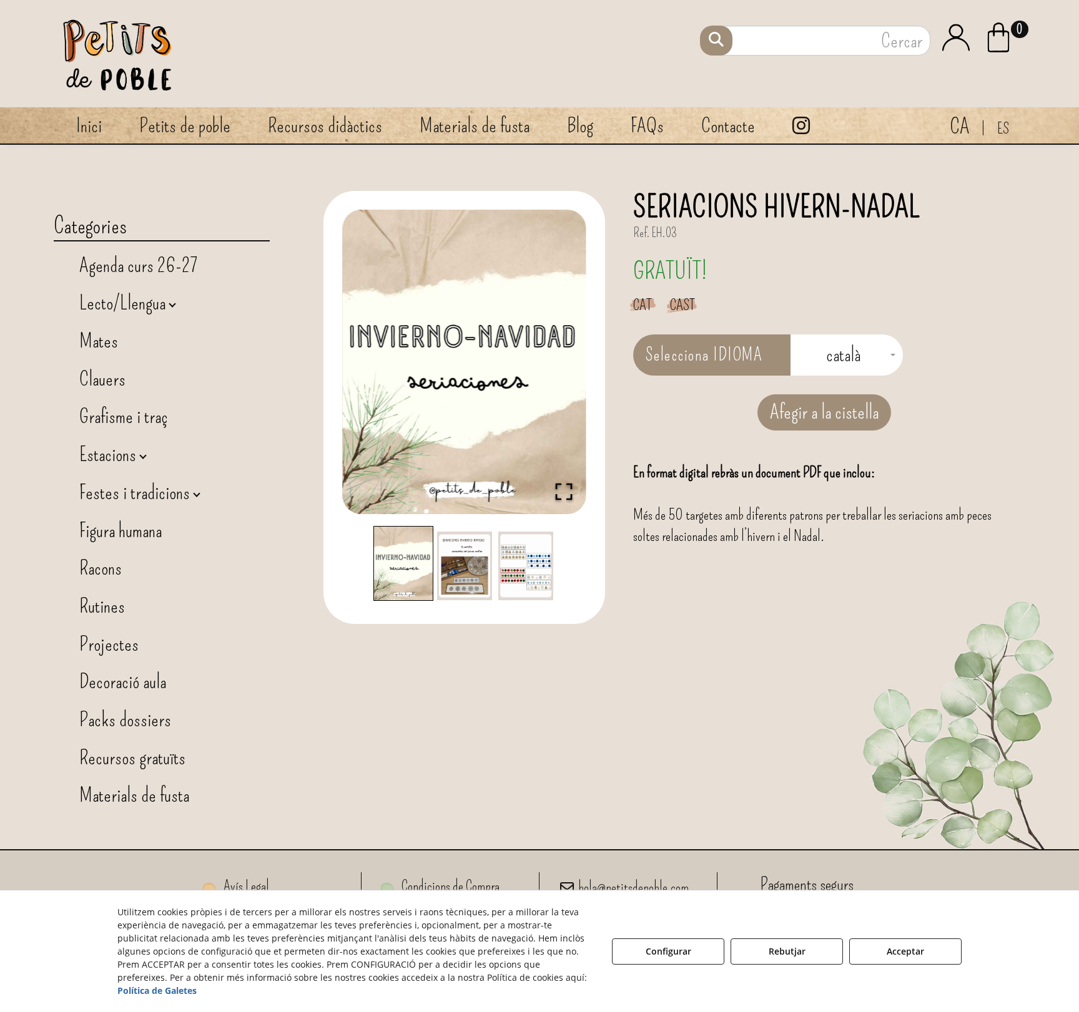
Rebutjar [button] (787, 951)
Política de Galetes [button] (157, 990)
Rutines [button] (102, 606)
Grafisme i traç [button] (123, 416)
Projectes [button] (109, 644)
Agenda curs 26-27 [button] (138, 265)
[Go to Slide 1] (403, 563)
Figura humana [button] (120, 530)
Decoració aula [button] (122, 681)
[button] (1009, 37)
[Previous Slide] (369, 361)
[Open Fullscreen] (563, 491)
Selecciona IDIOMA (704, 354)
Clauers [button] (102, 379)
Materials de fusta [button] (134, 795)
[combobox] (847, 355)
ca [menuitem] (959, 126)
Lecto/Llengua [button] (124, 302)
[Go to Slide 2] (465, 566)
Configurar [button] (668, 951)
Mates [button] (98, 341)
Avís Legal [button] (245, 886)
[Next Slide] (558, 361)
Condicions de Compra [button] (449, 886)
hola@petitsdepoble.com (633, 887)
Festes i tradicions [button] (136, 492)
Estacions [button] (109, 454)
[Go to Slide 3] (526, 566)
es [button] (1003, 128)
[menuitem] (1009, 35)
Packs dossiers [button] (125, 719)
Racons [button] (100, 568)
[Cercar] (716, 41)
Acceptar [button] (905, 951)
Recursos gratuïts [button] (132, 757)
